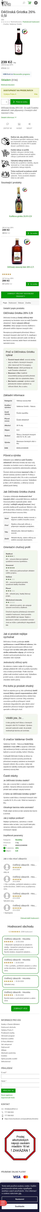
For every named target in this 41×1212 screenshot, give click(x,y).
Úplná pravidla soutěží (9, 1059)
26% (17, 848)
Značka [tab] (28, 303)
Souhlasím (19, 1206)
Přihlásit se (8, 1091)
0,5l (16, 851)
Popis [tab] (5, 303)
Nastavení (19, 1199)
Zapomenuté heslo (8, 1098)
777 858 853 (9, 1112)
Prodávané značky (7, 1033)
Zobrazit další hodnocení (29, 918)
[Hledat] (24, 3)
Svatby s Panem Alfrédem (10, 1024)
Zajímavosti (5, 1047)
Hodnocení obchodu (20, 926)
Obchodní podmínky (8, 1053)
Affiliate (3, 1050)
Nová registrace (7, 1095)
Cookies (4, 1056)
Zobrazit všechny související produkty (20, 295)
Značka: (12, 24)
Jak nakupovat (6, 1044)
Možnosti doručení (7, 85)
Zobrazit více (20, 1008)
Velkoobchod (5, 1061)
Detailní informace (7, 117)
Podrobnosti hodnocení (31, 22)
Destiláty (18, 840)
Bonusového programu (21, 74)
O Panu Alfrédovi (7, 1041)
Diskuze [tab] (21, 303)
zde (19, 1193)
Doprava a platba (7, 1038)
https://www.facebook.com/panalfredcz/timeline (21, 1119)
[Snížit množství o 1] (9, 103)
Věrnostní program (8, 1036)
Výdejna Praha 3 (7, 1030)
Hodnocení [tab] (13, 303)
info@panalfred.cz (11, 1109)
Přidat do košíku (21, 102)
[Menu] (36, 3)
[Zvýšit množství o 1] (9, 100)
